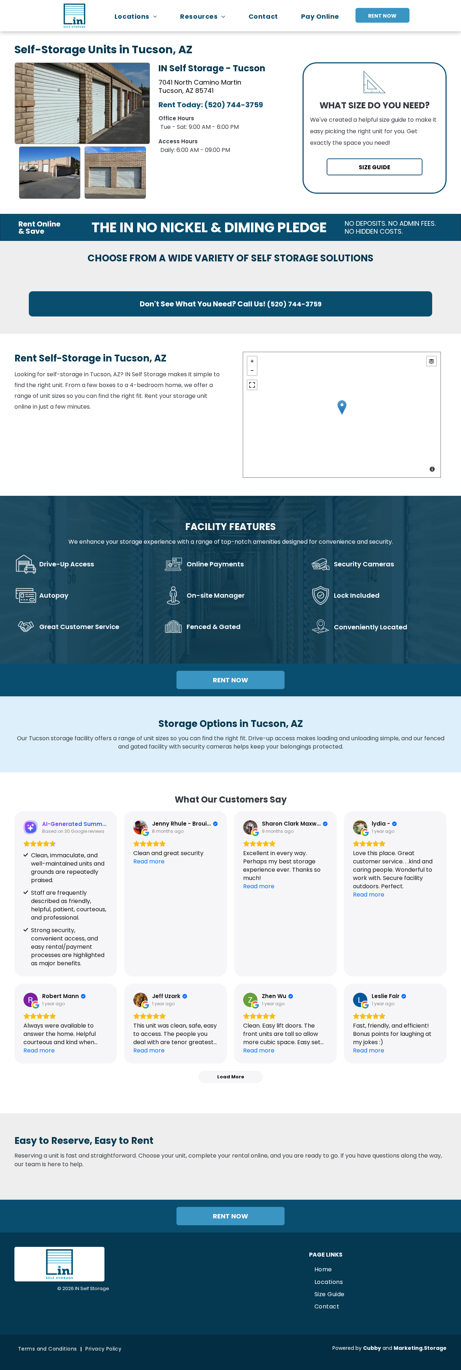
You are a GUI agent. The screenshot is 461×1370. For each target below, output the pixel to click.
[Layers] (431, 361)
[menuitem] (139, 16)
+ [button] (252, 361)
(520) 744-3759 (233, 105)
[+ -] (341, 414)
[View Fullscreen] (252, 385)
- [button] (252, 370)
